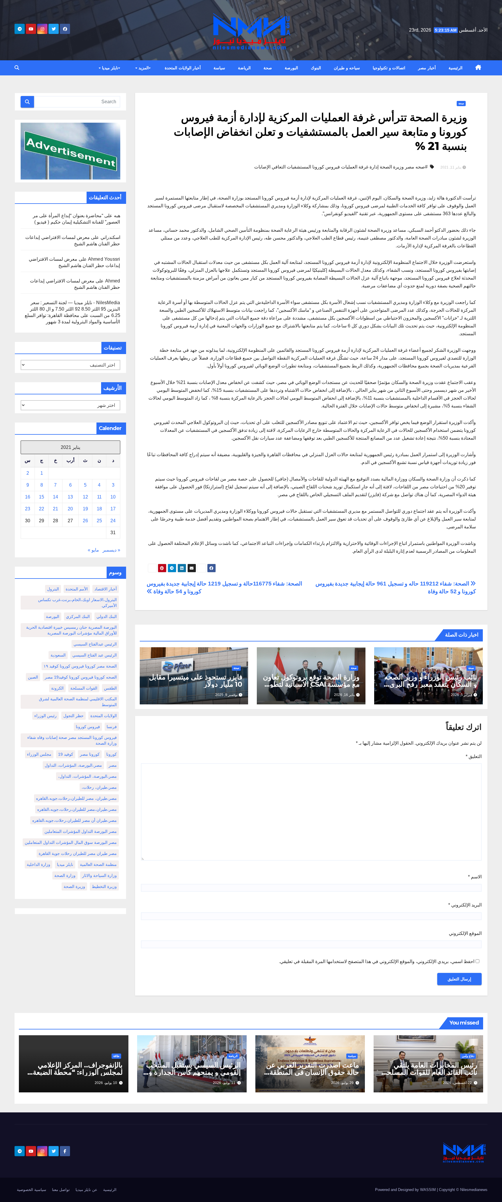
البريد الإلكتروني (465, 904)
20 (70, 508)
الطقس (110, 688)
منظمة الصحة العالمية (98, 864)
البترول (53, 589)
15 (41, 496)
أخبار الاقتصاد (105, 589)
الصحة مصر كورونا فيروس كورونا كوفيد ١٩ (80, 666)
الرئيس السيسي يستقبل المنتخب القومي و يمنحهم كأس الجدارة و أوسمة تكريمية (193, 1072)
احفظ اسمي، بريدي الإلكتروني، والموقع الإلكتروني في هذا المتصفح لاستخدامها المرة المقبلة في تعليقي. (376, 961)
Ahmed (112, 280)
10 (113, 496)
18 (99, 508)
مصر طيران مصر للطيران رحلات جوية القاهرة (78, 853)
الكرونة (57, 688)
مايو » (93, 549)
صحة (267, 67)
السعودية (58, 655)
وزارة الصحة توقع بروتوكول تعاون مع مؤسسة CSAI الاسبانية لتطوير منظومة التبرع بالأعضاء (311, 684)
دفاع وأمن (468, 1056)
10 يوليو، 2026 (106, 1083)
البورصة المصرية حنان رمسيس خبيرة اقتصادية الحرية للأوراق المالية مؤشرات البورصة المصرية (71, 630)
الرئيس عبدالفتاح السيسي (95, 644)
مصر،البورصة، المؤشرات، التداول (73, 765)
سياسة (219, 67)
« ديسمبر (111, 549)
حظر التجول (73, 715)
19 (85, 508)
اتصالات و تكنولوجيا (389, 67)
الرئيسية (455, 67)
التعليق (474, 756)
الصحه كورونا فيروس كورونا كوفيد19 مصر (81, 677)
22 (41, 508)
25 (99, 520)
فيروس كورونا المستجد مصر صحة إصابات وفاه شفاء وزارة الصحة (72, 740)
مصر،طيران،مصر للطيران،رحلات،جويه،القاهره (77, 809)
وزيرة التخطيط (104, 886)
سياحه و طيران (347, 67)
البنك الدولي (106, 616)
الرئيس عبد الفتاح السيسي (94, 655)
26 (85, 520)
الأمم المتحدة (77, 589)
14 (55, 496)
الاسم (475, 876)
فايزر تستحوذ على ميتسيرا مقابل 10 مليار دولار (195, 680)
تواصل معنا (61, 1190)
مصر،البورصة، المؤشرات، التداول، (87, 776)
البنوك (316, 67)
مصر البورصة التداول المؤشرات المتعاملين (80, 831)
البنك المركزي (78, 616)
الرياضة (244, 67)
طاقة (116, 1056)
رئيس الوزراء (45, 715)
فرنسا (112, 726)
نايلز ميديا (109, 67)
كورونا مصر (90, 754)
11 (99, 496)
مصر (113, 765)
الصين (33, 677)
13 (70, 496)
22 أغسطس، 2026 (457, 1083)
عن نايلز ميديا (86, 1190)
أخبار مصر (427, 67)
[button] (17, 67)
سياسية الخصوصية (31, 1190)
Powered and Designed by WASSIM (406, 1190)
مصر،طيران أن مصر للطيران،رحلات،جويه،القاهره (74, 820)
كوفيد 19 (65, 754)
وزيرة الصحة (74, 886)
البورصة (291, 67)
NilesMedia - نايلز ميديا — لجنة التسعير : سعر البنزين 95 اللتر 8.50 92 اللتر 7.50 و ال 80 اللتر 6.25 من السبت (75, 309)
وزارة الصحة (65, 875)
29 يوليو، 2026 (342, 1083)
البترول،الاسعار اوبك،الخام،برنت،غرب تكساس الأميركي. (77, 602)
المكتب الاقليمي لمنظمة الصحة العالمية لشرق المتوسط (78, 702)
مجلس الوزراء (39, 754)
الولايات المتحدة (103, 715)
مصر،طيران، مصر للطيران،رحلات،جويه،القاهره (76, 798)
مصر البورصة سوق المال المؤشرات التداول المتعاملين (71, 842)
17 (113, 508)
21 (55, 508)
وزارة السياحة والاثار (99, 875)
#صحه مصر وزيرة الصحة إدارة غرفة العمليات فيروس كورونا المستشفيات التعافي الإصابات (341, 166)
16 (27, 496)
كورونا (111, 754)
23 (27, 508)
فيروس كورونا (88, 726)
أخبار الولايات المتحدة (183, 67)
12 (85, 496)
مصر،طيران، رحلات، (99, 787)
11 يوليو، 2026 (224, 1083)
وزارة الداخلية (38, 864)
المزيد (143, 67)
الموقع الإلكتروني (465, 933)
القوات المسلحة (83, 688)
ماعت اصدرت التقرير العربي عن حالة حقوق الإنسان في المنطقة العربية (312, 1072)
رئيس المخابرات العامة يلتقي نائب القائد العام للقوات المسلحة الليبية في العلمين (430, 1072)
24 (113, 520)
